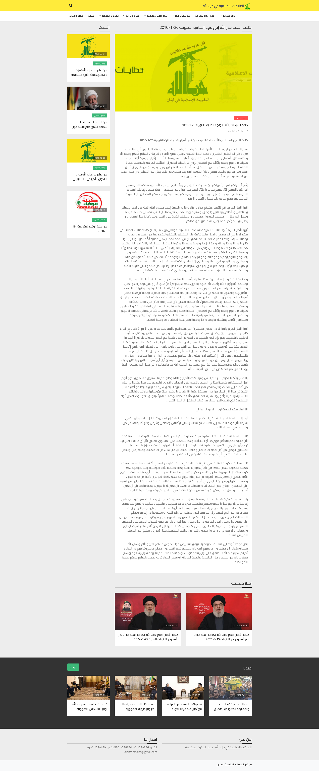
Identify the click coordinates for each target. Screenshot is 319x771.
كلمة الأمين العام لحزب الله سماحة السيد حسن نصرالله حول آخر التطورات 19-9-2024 (221, 636)
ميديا (247, 668)
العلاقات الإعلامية (110, 16)
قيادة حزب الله (132, 16)
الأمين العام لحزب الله (205, 16)
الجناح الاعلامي (99, 115)
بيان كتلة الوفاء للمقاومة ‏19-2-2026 (89, 228)
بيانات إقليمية (100, 63)
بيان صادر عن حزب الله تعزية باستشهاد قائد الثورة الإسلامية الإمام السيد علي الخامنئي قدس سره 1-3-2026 (88, 72)
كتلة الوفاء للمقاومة (157, 16)
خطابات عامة (240, 118)
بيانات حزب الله (228, 16)
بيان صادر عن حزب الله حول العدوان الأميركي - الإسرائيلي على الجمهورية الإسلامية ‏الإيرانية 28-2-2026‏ (89, 176)
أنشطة (91, 16)
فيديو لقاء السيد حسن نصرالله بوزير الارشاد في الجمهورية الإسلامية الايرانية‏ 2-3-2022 (89, 706)
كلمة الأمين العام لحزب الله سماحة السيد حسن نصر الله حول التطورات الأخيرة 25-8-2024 (148, 636)
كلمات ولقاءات (76, 16)
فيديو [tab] (73, 667)
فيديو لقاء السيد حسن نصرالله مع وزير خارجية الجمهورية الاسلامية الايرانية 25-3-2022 (137, 706)
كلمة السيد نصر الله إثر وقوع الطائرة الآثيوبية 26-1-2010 (214, 125)
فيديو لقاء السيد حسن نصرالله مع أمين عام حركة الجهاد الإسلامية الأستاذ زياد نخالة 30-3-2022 (183, 706)
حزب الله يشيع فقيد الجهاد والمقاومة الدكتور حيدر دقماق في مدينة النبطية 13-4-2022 (231, 706)
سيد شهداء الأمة (182, 16)
